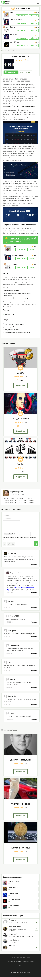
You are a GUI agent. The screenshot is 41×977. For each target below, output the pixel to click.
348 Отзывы (22, 23)
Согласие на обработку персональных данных (20, 961)
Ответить (34, 564)
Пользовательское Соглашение (20, 957)
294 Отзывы (22, 31)
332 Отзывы (22, 16)
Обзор (33, 16)
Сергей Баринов (16, 492)
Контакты (20, 969)
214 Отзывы (22, 38)
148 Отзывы (22, 46)
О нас (20, 965)
